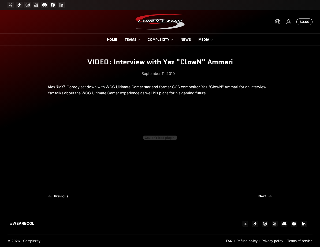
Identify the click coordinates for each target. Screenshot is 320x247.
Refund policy (247, 241)
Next (262, 196)
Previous (61, 196)
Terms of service (300, 241)
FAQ (229, 241)
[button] (277, 21)
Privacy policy (272, 241)
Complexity (32, 241)
